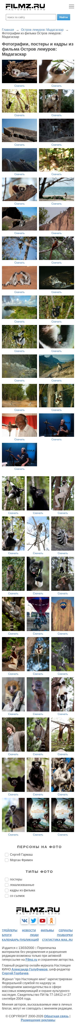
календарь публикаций (20, 939)
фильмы (47, 930)
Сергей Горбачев (15, 973)
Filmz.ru (31, 959)
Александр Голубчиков (29, 969)
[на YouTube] (42, 920)
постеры (16, 879)
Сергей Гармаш (21, 854)
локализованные (22, 884)
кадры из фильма (22, 890)
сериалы (66, 930)
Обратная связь (56, 1016)
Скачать (19, 85)
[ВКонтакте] (24, 920)
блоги (6, 935)
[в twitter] (33, 920)
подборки (65, 935)
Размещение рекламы (38, 1020)
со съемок (17, 895)
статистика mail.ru (57, 939)
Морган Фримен (21, 860)
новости (29, 930)
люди (34, 935)
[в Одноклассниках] (51, 920)
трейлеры (9, 930)
